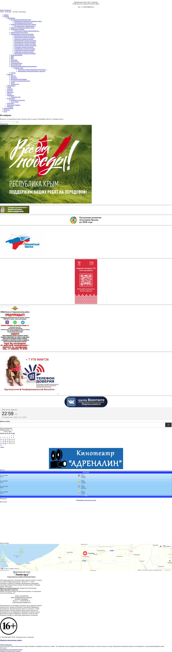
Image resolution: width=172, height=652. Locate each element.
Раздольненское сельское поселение (25, 45)
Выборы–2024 (18, 68)
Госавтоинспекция (16, 55)
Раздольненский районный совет (21, 19)
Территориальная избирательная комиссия (24, 66)
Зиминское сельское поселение (23, 39)
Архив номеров (8, 108)
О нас (5, 111)
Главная (6, 15)
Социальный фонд (16, 63)
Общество (10, 74)
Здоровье (10, 89)
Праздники (10, 95)
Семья (13, 82)
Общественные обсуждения (19, 32)
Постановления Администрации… (25, 26)
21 (9, 441)
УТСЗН (13, 73)
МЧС (12, 58)
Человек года (15, 84)
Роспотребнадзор (16, 65)
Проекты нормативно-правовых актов (22, 27)
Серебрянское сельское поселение (24, 48)
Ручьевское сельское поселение (23, 47)
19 (5, 441)
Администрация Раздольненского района (23, 24)
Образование (11, 85)
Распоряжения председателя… (23, 23)
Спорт (9, 87)
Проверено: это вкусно (18, 100)
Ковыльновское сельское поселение (25, 40)
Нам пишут (10, 103)
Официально (11, 18)
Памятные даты (15, 97)
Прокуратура (15, 61)
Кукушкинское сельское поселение (25, 42)
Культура (10, 90)
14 (9, 439)
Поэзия (9, 93)
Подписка (7, 110)
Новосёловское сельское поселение (25, 44)
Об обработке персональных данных (11, 649)
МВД (12, 56)
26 (5, 443)
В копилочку (11, 98)
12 (5, 439)
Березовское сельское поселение (24, 36)
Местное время (9, 409)
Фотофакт (10, 106)
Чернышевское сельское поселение (25, 53)
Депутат (13, 76)
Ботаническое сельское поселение (24, 37)
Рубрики (6, 16)
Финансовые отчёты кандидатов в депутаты (31, 71)
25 (3, 443)
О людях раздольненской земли (20, 81)
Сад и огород (15, 102)
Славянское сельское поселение (24, 52)
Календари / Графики (13, 105)
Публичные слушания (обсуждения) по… (27, 31)
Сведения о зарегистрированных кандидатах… (32, 69)
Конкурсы (10, 92)
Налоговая (14, 60)
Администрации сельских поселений (22, 34)
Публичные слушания (17, 29)
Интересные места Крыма (19, 79)
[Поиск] (168, 425)
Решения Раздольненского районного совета (28, 21)
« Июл (2, 447)
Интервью (14, 77)
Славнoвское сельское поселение (24, 50)
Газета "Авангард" (5, 10)
